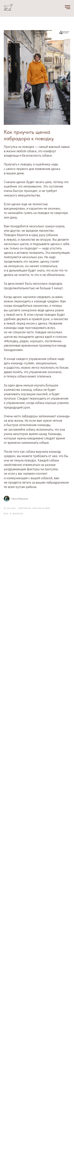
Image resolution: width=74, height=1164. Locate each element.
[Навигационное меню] (67, 7)
